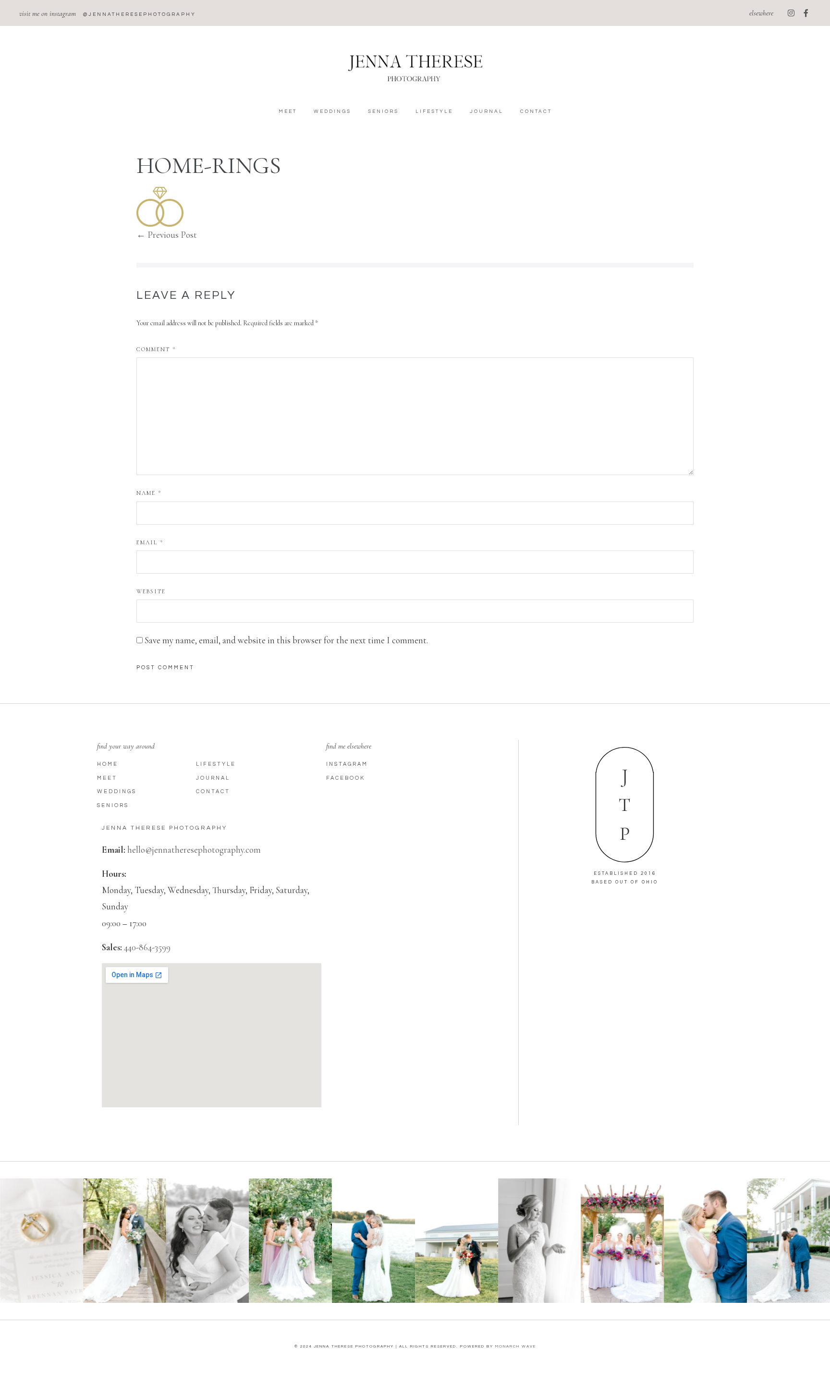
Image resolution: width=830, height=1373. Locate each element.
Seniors (383, 111)
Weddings (332, 111)
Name (148, 493)
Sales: (112, 947)
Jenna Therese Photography (164, 828)
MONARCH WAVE (515, 1346)
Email (149, 542)
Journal (486, 111)
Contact (536, 111)
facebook (345, 778)
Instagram (347, 764)
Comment (156, 349)
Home (107, 764)
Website (151, 591)
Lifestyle (434, 111)
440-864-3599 (147, 947)
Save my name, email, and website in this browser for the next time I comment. (286, 640)
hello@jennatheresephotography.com (194, 849)
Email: (113, 849)
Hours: (114, 873)
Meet (288, 111)
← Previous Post (166, 234)
